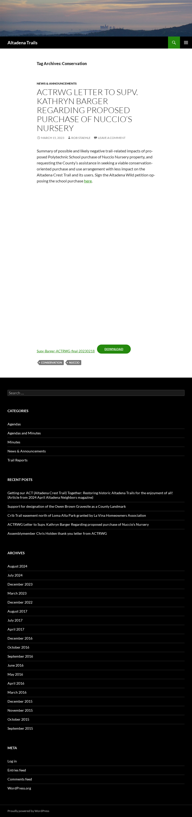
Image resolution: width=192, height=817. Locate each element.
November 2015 (20, 710)
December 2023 (20, 584)
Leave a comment (112, 138)
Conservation (51, 362)
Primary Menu (186, 43)
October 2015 (18, 719)
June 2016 (16, 665)
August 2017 (17, 611)
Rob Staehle (80, 138)
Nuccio (74, 362)
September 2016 (20, 656)
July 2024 (15, 575)
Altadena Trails (23, 42)
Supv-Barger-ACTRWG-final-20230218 (66, 351)
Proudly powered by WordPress (28, 811)
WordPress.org (19, 788)
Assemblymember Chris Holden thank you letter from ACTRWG (57, 533)
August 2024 (17, 566)
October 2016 (18, 647)
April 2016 (16, 683)
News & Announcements (57, 83)
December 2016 (20, 638)
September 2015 (20, 728)
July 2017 (15, 620)
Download (113, 349)
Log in (12, 761)
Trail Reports (18, 460)
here (88, 180)
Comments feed (20, 779)
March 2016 (17, 692)
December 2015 (20, 701)
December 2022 (20, 602)
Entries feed (17, 770)
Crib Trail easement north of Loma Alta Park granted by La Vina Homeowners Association (77, 515)
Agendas (14, 424)
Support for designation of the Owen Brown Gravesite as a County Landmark (67, 506)
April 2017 (16, 629)
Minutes (14, 442)
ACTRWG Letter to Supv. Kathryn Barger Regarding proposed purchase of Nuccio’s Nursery (87, 110)
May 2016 (15, 674)
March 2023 (17, 593)
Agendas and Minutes (24, 433)
